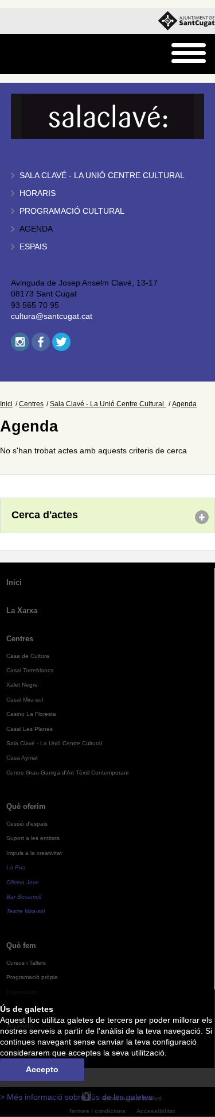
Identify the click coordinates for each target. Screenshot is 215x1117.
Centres (31, 404)
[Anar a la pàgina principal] (38, 54)
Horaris (37, 193)
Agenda (36, 229)
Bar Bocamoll (23, 896)
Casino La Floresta (31, 714)
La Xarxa (21, 610)
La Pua (16, 867)
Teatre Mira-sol (25, 911)
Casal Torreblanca (30, 670)
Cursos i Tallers (26, 963)
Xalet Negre (22, 684)
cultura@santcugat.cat (51, 316)
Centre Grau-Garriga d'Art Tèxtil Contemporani (67, 772)
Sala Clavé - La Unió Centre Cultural (102, 175)
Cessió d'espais (27, 824)
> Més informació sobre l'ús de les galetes (76, 1097)
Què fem (21, 945)
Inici (6, 404)
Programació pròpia (32, 977)
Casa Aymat (22, 757)
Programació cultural (71, 211)
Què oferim (26, 806)
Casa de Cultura (27, 656)
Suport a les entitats (33, 838)
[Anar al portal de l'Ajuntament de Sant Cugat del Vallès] (186, 21)
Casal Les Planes (29, 729)
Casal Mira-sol (24, 699)
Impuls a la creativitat (34, 853)
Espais (33, 246)
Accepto (42, 1069)
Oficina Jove (22, 882)
